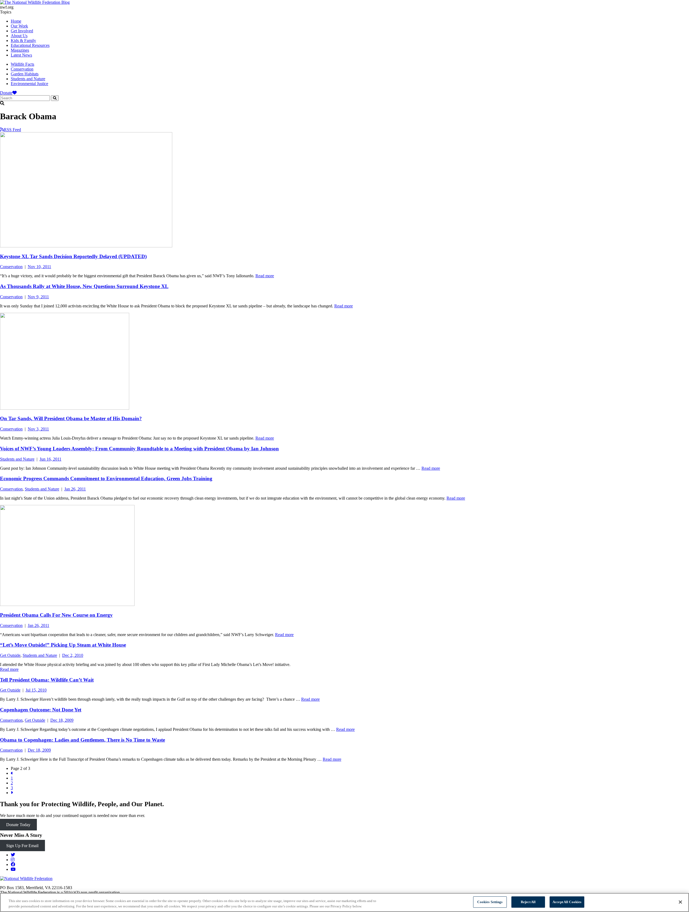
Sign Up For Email (22, 845)
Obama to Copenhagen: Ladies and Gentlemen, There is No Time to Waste (82, 740)
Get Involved (22, 31)
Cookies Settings (489, 902)
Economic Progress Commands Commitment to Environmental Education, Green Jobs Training (106, 478)
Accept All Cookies (567, 902)
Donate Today (18, 824)
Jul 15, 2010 (36, 690)
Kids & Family (23, 40)
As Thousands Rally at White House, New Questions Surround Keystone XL (84, 286)
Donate (6, 92)
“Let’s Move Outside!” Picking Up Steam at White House (63, 645)
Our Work (19, 26)
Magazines (20, 50)
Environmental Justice (29, 83)
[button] (344, 103)
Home (16, 21)
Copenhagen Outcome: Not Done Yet (40, 710)
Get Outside (10, 655)
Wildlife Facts (22, 64)
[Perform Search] (55, 98)
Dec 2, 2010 (72, 655)
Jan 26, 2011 (75, 489)
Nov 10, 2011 (39, 266)
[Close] (680, 902)
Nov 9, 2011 (38, 296)
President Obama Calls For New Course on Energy (56, 615)
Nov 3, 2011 (38, 429)
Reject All (528, 902)
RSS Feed (12, 129)
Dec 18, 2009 (61, 720)
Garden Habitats (24, 74)
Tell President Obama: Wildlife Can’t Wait (47, 680)
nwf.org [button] (6, 7)
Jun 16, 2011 (50, 459)
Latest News (21, 55)
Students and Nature (28, 78)
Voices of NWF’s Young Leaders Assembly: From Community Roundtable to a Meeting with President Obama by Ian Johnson (139, 448)
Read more (264, 275)
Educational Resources (30, 45)
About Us (19, 35)
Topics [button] (5, 12)
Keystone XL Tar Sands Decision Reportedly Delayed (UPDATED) (73, 256)
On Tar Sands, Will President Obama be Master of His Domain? (71, 418)
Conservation (22, 69)
